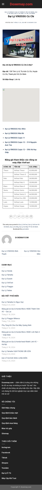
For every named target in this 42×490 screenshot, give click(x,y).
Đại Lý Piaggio (7, 287)
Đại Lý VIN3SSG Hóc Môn (15, 129)
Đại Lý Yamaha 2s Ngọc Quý (13, 302)
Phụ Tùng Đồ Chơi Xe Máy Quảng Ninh (16, 325)
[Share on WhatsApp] (11, 217)
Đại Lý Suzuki (7, 279)
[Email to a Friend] (23, 217)
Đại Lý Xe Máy (14, 227)
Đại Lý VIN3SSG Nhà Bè (14, 133)
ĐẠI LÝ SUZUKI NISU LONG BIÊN (14, 358)
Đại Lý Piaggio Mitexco (11, 318)
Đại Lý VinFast (10, 12)
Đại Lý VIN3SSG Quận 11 (15, 138)
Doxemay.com (21, 4)
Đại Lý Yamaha (7, 275)
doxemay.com (26, 487)
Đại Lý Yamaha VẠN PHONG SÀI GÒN (16, 351)
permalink (25, 229)
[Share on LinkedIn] (31, 217)
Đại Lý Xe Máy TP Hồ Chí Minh (24, 13)
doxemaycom (32, 22)
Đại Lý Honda (7, 271)
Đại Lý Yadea (7, 290)
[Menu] (3, 4)
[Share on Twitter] (19, 217)
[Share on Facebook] (15, 217)
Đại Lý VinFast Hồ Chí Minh (24, 12)
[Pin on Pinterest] (27, 217)
